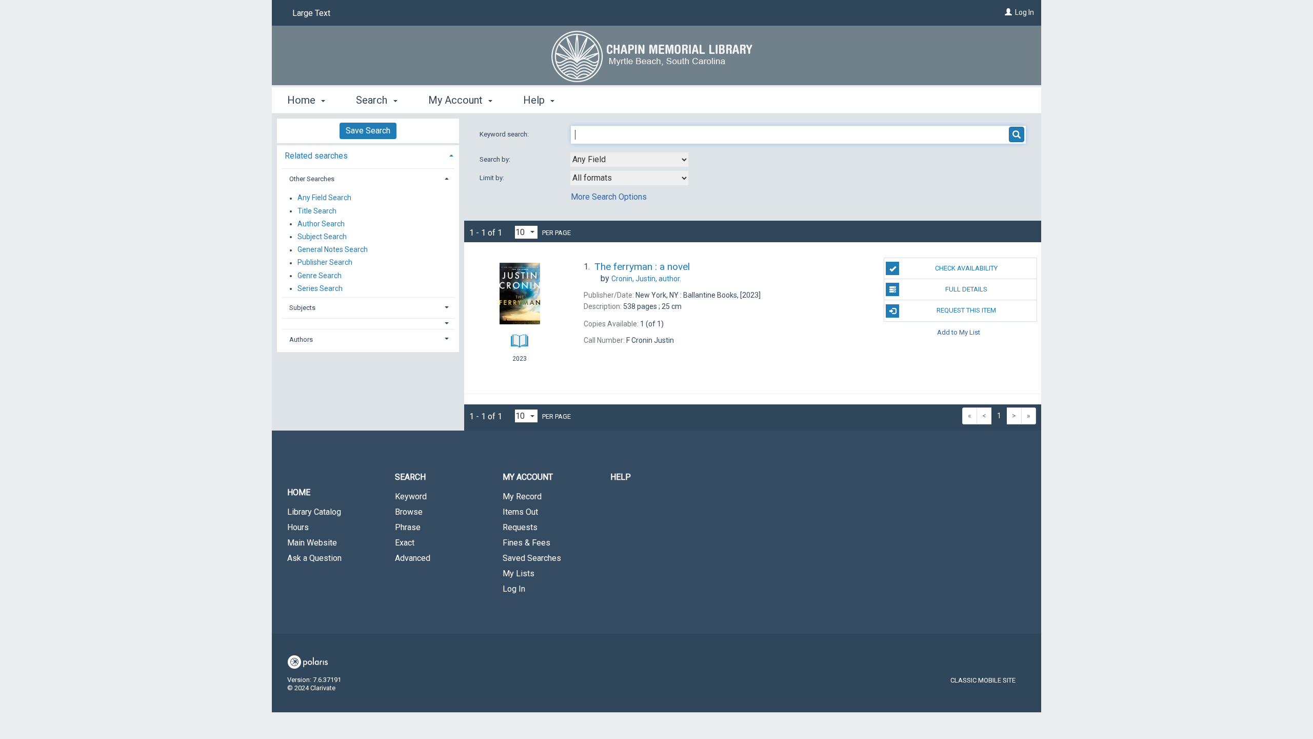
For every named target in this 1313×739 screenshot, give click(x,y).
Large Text (311, 13)
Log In (1024, 12)
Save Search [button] (368, 130)
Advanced (412, 558)
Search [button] (373, 100)
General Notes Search (332, 250)
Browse (409, 512)
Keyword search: (505, 134)
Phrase (408, 527)
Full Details (966, 289)
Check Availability (966, 268)
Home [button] (302, 100)
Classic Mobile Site (983, 680)
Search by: (496, 159)
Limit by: (493, 178)
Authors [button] (301, 339)
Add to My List (958, 332)
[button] (368, 323)
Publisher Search (324, 263)
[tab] (368, 154)
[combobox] (629, 159)
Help (620, 477)
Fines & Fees (526, 543)
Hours (298, 527)
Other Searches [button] (311, 179)
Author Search (321, 224)
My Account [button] (456, 100)
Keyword (411, 496)
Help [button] (535, 100)
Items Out (520, 512)
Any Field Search (324, 198)
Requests (520, 527)
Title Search (316, 211)
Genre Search (319, 275)
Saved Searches (532, 558)
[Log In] (1008, 12)
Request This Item (966, 310)
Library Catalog (314, 512)
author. (646, 279)
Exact (404, 543)
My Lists (518, 573)
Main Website (312, 543)
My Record (522, 496)
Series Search (320, 288)
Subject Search (322, 236)
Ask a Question (314, 558)
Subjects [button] (302, 308)
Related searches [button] (316, 156)
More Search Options (609, 197)
